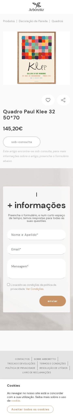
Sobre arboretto (45, 359)
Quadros (57, 21)
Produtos (9, 21)
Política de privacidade (20, 368)
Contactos (22, 359)
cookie (15, 400)
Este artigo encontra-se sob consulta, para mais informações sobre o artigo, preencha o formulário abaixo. (36, 156)
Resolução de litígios (54, 368)
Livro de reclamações (36, 372)
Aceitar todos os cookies (30, 409)
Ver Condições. (35, 289)
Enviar (53, 301)
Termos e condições (53, 363)
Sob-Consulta (21, 142)
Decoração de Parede (33, 21)
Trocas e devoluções (21, 363)
